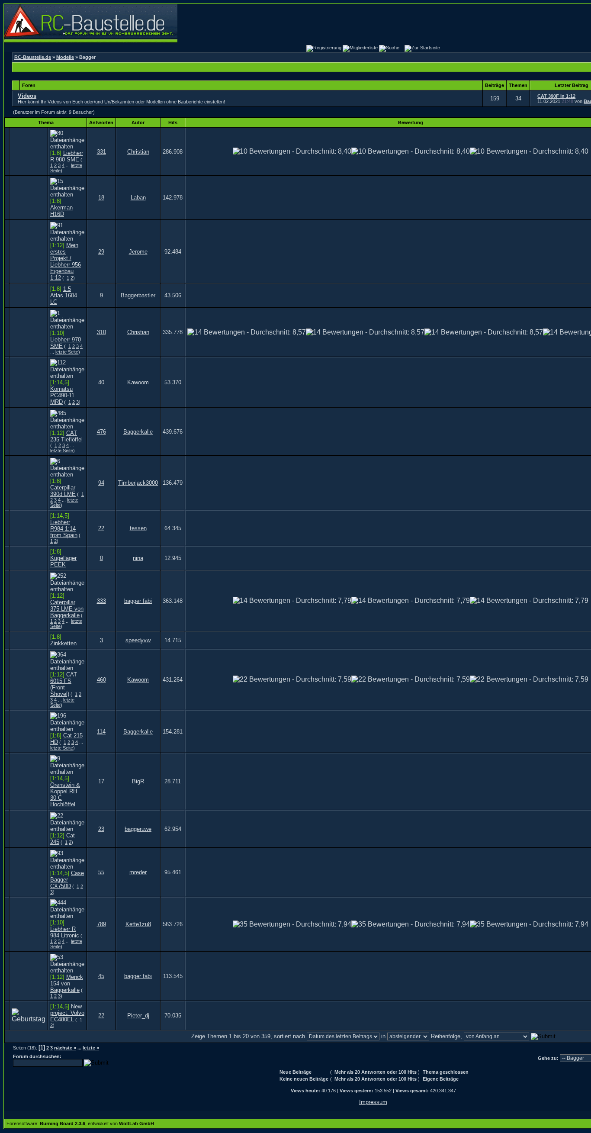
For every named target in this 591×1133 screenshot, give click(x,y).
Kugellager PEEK (63, 561)
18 (101, 197)
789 (101, 924)
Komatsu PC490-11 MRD (62, 395)
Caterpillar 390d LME (63, 490)
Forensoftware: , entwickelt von (80, 1123)
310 (101, 332)
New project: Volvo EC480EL (67, 1013)
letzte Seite (66, 351)
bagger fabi (138, 601)
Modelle (65, 57)
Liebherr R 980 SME (66, 156)
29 (101, 251)
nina (138, 558)
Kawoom (138, 382)
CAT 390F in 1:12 (556, 96)
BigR (138, 781)
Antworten (101, 122)
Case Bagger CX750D (67, 879)
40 (101, 382)
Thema (46, 122)
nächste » (65, 1047)
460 (101, 679)
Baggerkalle (138, 431)
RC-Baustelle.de (32, 57)
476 (101, 431)
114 (101, 731)
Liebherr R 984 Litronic (64, 932)
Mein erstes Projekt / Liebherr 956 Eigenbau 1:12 (65, 261)
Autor (138, 122)
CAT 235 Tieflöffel (66, 436)
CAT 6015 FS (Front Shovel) (63, 684)
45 (101, 976)
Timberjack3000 (138, 483)
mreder (138, 872)
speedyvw (138, 640)
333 (101, 601)
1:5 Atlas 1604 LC (63, 295)
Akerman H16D (61, 210)
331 (101, 151)
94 (101, 483)
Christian (138, 151)
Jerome (138, 251)
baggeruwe (138, 829)
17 (101, 781)
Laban (138, 197)
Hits (172, 122)
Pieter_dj (138, 1015)
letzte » (91, 1047)
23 (101, 829)
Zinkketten (63, 643)
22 (101, 528)
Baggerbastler (138, 295)
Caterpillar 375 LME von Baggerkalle (67, 608)
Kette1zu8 (138, 924)
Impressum (373, 1102)
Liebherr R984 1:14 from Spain (63, 528)
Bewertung (410, 122)
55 (101, 872)
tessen (138, 528)
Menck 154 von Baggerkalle (66, 983)
